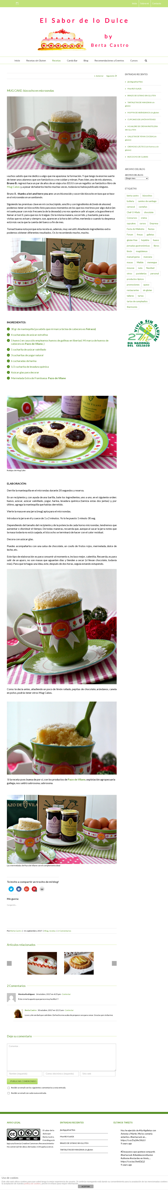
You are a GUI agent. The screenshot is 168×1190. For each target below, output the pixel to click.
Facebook (7, 3)
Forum (130, 234)
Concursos (132, 218)
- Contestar (66, 994)
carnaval (131, 206)
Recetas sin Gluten (36, 60)
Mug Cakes (13, 186)
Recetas (56, 60)
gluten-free (132, 240)
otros (129, 273)
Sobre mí (144, 3)
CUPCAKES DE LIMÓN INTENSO (141, 119)
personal (154, 273)
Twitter (13, 3)
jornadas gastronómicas (138, 245)
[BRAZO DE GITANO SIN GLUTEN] (42, 963)
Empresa (154, 223)
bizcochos (147, 195)
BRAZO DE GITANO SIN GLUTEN (141, 95)
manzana (148, 257)
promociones (133, 284)
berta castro (133, 195)
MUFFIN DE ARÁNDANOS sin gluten (143, 112)
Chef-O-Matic (133, 212)
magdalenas (141, 251)
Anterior (100, 76)
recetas (52, 931)
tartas (141, 295)
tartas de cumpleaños (137, 301)
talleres (130, 295)
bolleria (130, 201)
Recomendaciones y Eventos (109, 60)
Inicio (134, 3)
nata (140, 268)
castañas (143, 206)
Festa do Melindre (135, 229)
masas (130, 262)
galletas (150, 234)
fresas (140, 234)
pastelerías (141, 273)
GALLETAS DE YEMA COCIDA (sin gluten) (141, 138)
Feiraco (90, 328)
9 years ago (126, 1143)
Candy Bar (72, 60)
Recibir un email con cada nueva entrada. (29, 1093)
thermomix (132, 307)
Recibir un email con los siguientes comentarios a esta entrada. (38, 1087)
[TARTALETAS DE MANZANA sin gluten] (79, 963)
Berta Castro (15, 931)
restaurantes (133, 290)
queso (146, 284)
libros (156, 245)
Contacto (156, 3)
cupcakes (131, 223)
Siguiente (110, 76)
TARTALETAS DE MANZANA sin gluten (140, 104)
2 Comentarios (64, 931)
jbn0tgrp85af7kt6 (135, 82)
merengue (152, 262)
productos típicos (135, 279)
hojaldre (145, 240)
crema (144, 218)
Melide (140, 262)
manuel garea (133, 257)
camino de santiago (147, 201)
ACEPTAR (86, 1187)
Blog (86, 60)
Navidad (150, 268)
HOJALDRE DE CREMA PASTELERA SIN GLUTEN (141, 128)
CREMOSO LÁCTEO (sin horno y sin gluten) (142, 148)
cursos (143, 223)
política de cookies (32, 1183)
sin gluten (147, 290)
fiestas (151, 229)
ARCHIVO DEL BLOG (134, 175)
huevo (156, 240)
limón (129, 251)
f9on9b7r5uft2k (134, 88)
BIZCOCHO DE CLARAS (137, 157)
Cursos (134, 60)
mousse (130, 268)
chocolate (148, 212)
